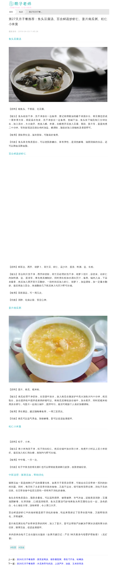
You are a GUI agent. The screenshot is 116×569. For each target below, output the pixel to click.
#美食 (21, 547)
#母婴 (13, 547)
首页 (11, 12)
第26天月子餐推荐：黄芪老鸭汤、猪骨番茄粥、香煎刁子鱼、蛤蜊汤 (50, 559)
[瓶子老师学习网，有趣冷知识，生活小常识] (20, 4)
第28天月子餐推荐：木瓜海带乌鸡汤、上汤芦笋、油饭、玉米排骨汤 (50, 563)
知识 (21, 12)
